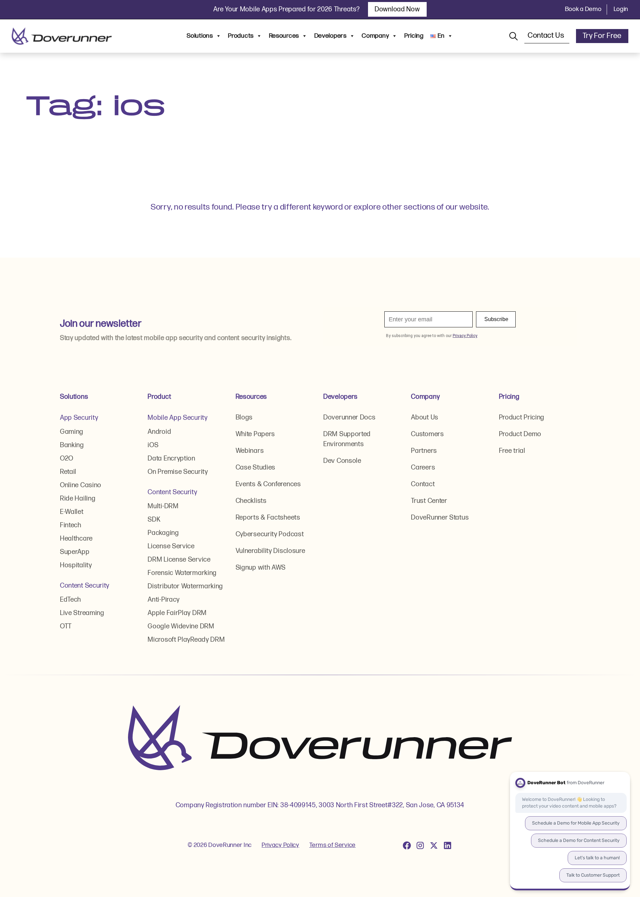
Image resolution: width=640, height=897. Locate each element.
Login (621, 9)
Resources (284, 36)
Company (375, 36)
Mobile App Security (177, 418)
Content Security (84, 586)
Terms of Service (332, 845)
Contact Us (547, 35)
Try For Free (602, 35)
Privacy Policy (280, 845)
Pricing (414, 36)
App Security (79, 418)
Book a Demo (583, 9)
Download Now (397, 9)
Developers (330, 36)
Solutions (200, 36)
